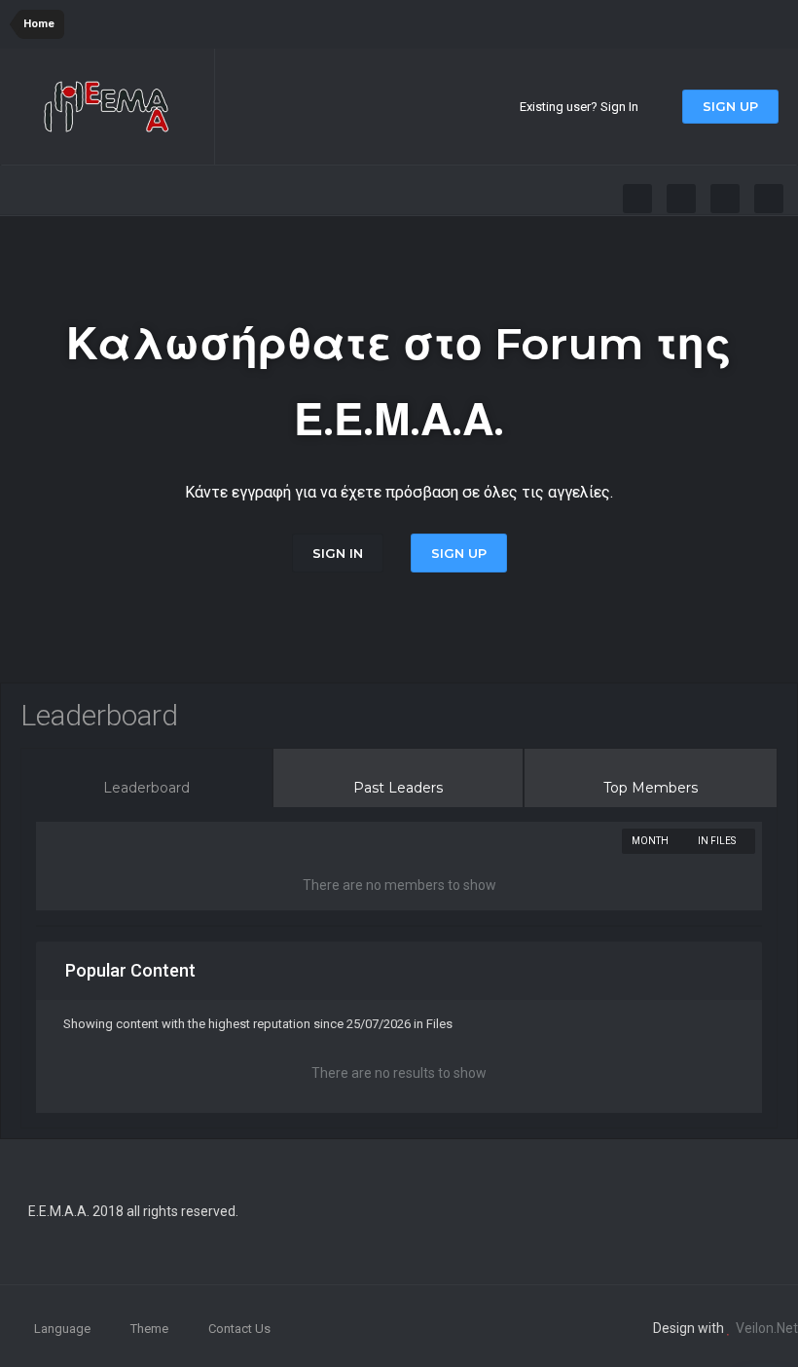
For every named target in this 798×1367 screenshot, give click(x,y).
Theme (150, 1328)
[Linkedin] (725, 198)
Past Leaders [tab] (398, 787)
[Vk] (768, 198)
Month (651, 840)
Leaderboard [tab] (146, 787)
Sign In (337, 553)
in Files (718, 840)
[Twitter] (681, 198)
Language (63, 1328)
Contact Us (239, 1328)
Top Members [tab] (650, 787)
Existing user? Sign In (582, 106)
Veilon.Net (767, 1328)
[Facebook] (637, 198)
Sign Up (730, 106)
